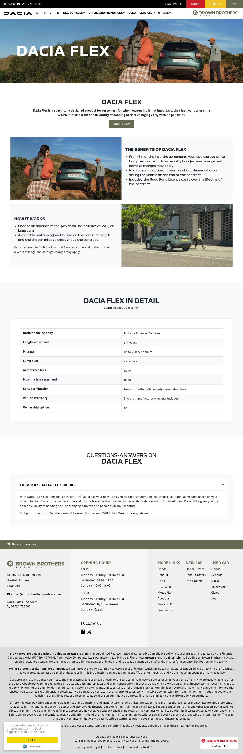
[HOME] (58, 14)
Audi (214, 598)
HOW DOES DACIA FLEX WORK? (48, 485)
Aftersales (164, 586)
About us (164, 598)
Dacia (234, 4)
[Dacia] (18, 13)
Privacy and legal (87, 747)
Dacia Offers (194, 581)
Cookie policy (112, 747)
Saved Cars (173, 4)
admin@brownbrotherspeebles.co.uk (35, 594)
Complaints (165, 610)
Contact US (165, 604)
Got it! (32, 739)
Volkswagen (219, 586)
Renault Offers (196, 575)
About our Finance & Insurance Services (121, 737)
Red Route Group (155, 747)
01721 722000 (20, 606)
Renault (215, 4)
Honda (195, 4)
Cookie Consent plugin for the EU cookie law (32, 746)
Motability (164, 592)
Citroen (216, 592)
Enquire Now (122, 124)
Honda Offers (195, 569)
